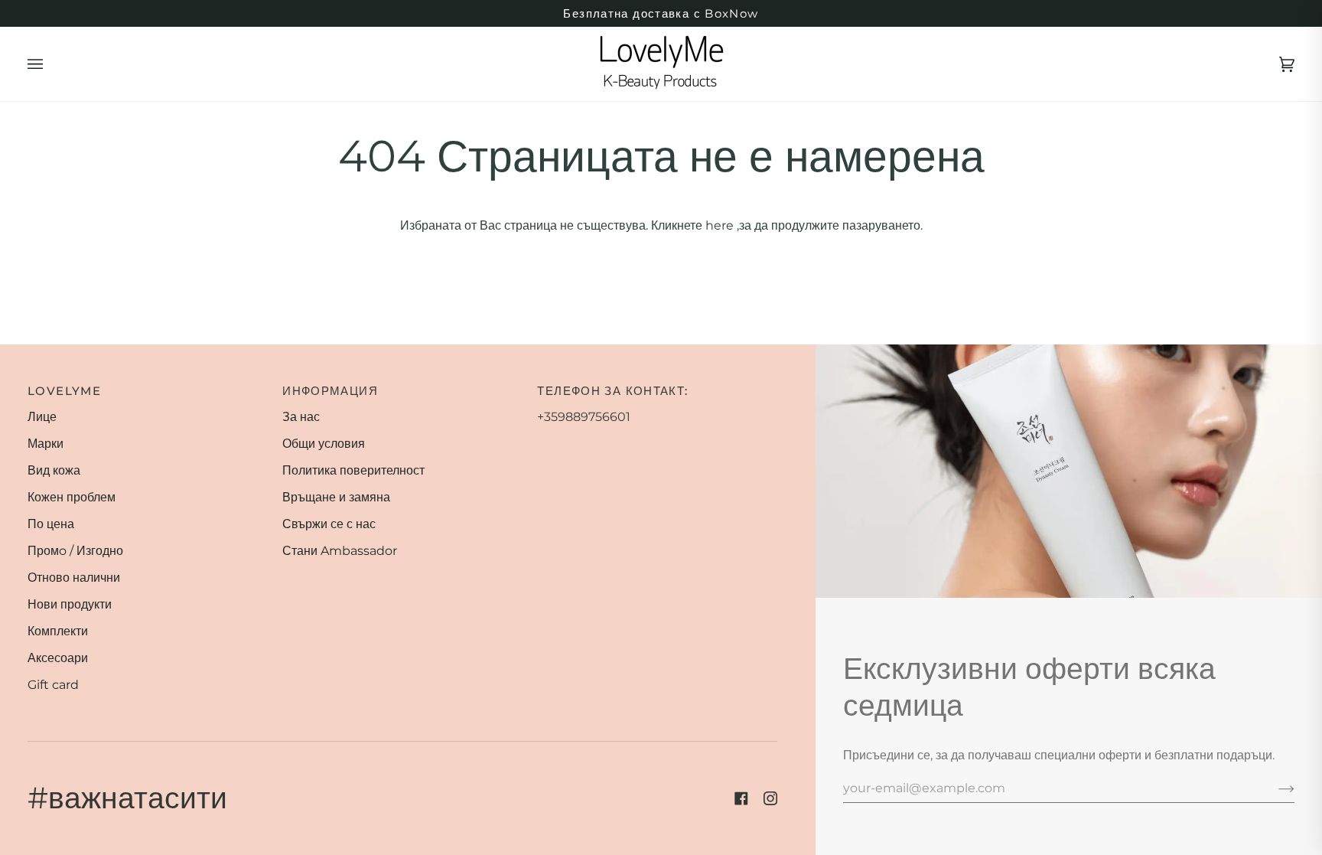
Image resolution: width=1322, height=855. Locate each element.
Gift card (53, 684)
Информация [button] (330, 390)
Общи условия (323, 443)
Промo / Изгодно (75, 550)
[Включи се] (1274, 787)
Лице (42, 417)
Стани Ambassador (339, 550)
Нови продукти (70, 604)
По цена (51, 524)
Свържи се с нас (329, 524)
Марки (45, 443)
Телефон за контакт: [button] (612, 390)
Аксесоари (58, 658)
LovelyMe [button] (64, 390)
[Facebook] (741, 798)
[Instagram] (770, 798)
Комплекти (58, 631)
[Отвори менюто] (50, 64)
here (719, 225)
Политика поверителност (353, 470)
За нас (301, 417)
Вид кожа (54, 470)
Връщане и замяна (336, 497)
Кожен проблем (72, 497)
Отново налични (74, 577)
